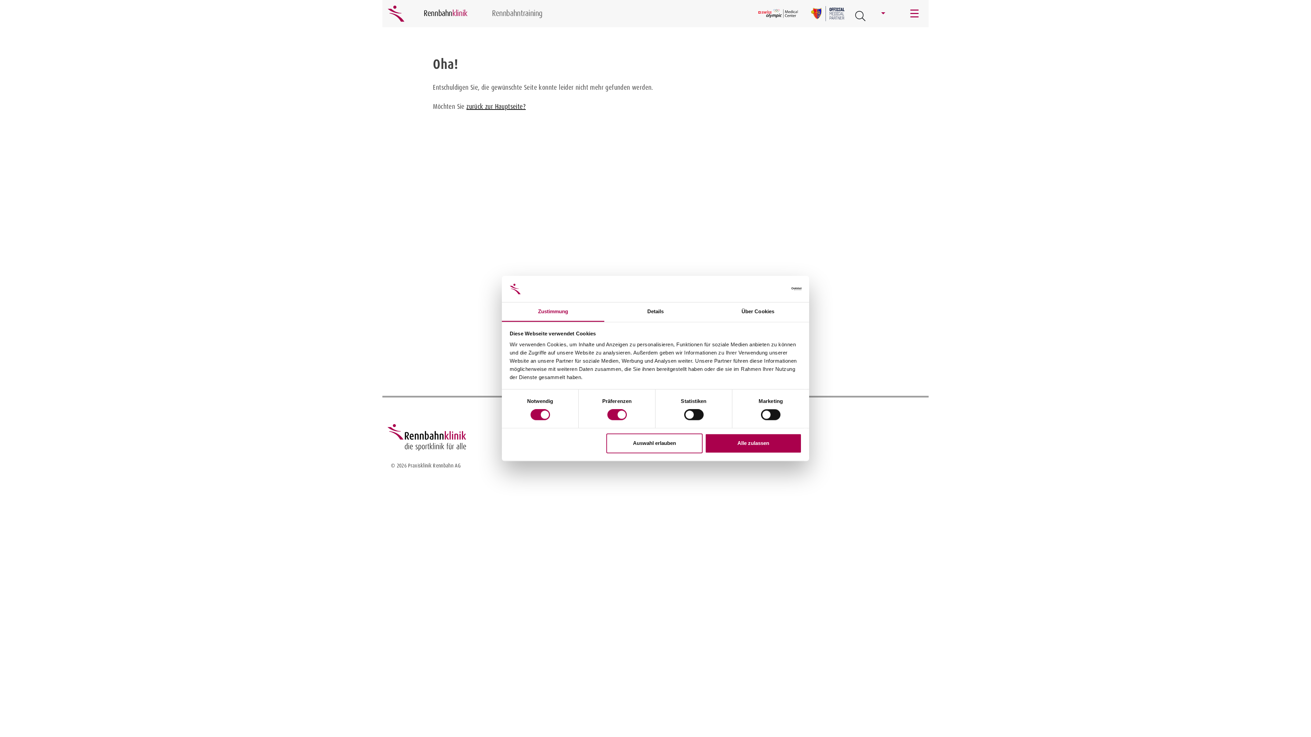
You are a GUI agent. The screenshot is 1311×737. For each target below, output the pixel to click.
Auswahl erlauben (654, 443)
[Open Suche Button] (860, 16)
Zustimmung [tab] (553, 311)
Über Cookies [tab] (758, 311)
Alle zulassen (753, 443)
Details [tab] (655, 311)
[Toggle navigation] (915, 13)
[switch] (617, 414)
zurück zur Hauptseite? (496, 106)
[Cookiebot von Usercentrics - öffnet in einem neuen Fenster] (772, 289)
